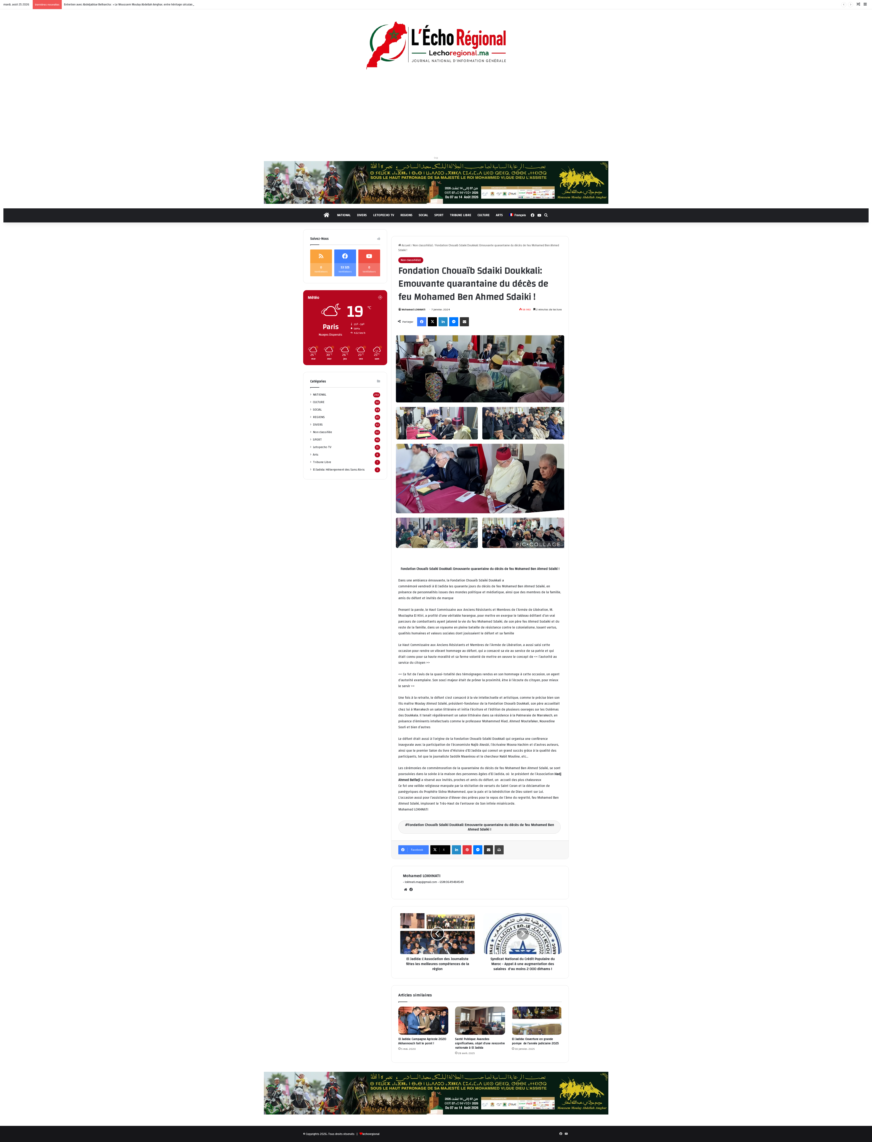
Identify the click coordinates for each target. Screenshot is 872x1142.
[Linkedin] (443, 321)
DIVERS (362, 215)
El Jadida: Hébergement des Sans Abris (339, 469)
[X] (432, 321)
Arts (315, 454)
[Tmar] (436, 182)
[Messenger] (453, 321)
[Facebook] (421, 321)
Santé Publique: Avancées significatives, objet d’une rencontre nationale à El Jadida (480, 1043)
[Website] (405, 889)
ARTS (499, 215)
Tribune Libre (322, 462)
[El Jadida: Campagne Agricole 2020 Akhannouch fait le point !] (423, 1021)
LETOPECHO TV (383, 215)
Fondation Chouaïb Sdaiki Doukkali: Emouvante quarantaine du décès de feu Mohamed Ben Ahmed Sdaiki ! (481, 827)
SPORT (438, 215)
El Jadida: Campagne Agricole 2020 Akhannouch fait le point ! (422, 1041)
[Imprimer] (499, 849)
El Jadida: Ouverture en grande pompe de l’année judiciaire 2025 (536, 1041)
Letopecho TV (322, 447)
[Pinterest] (467, 849)
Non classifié (322, 432)
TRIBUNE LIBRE (460, 215)
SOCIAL (423, 215)
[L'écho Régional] (436, 46)
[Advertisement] (436, 115)
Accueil (405, 245)
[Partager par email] (464, 321)
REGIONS (406, 215)
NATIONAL (344, 215)
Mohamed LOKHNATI (413, 309)
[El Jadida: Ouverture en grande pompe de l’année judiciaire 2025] (537, 1021)
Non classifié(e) (423, 245)
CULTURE (484, 215)
